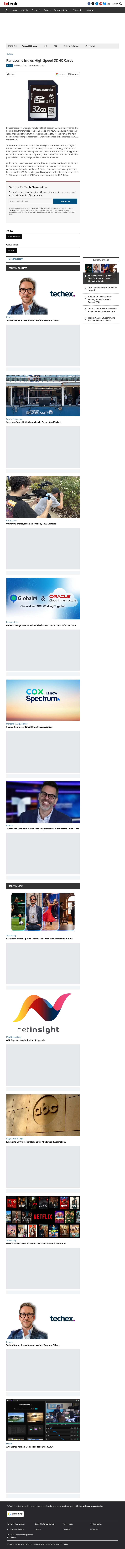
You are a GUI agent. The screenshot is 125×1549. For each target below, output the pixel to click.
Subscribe (78, 10)
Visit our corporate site (92, 1506)
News (14, 10)
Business (10, 54)
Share (12, 74)
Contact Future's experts (45, 1524)
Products (36, 10)
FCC (55, 46)
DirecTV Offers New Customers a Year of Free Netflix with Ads (102, 310)
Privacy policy (67, 1524)
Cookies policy (96, 1524)
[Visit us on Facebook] (89, 3)
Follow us (62, 74)
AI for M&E (90, 46)
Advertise (94, 1529)
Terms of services (37, 208)
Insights (24, 10)
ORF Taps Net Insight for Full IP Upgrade (102, 289)
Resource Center (61, 10)
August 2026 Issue (29, 46)
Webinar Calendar (71, 46)
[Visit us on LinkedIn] (96, 3)
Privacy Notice (14, 210)
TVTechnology (21, 65)
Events (47, 10)
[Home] (6, 10)
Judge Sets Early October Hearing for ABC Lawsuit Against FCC (99, 299)
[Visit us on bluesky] (104, 3)
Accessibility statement (16, 1529)
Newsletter (75, 74)
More (89, 10)
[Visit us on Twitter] (92, 3)
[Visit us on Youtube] (100, 3)
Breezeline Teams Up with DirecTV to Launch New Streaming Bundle (100, 278)
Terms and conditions (16, 1524)
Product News (13, 236)
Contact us (66, 1529)
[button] (117, 3)
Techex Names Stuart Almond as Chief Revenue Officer (101, 319)
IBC (45, 46)
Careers (38, 1529)
